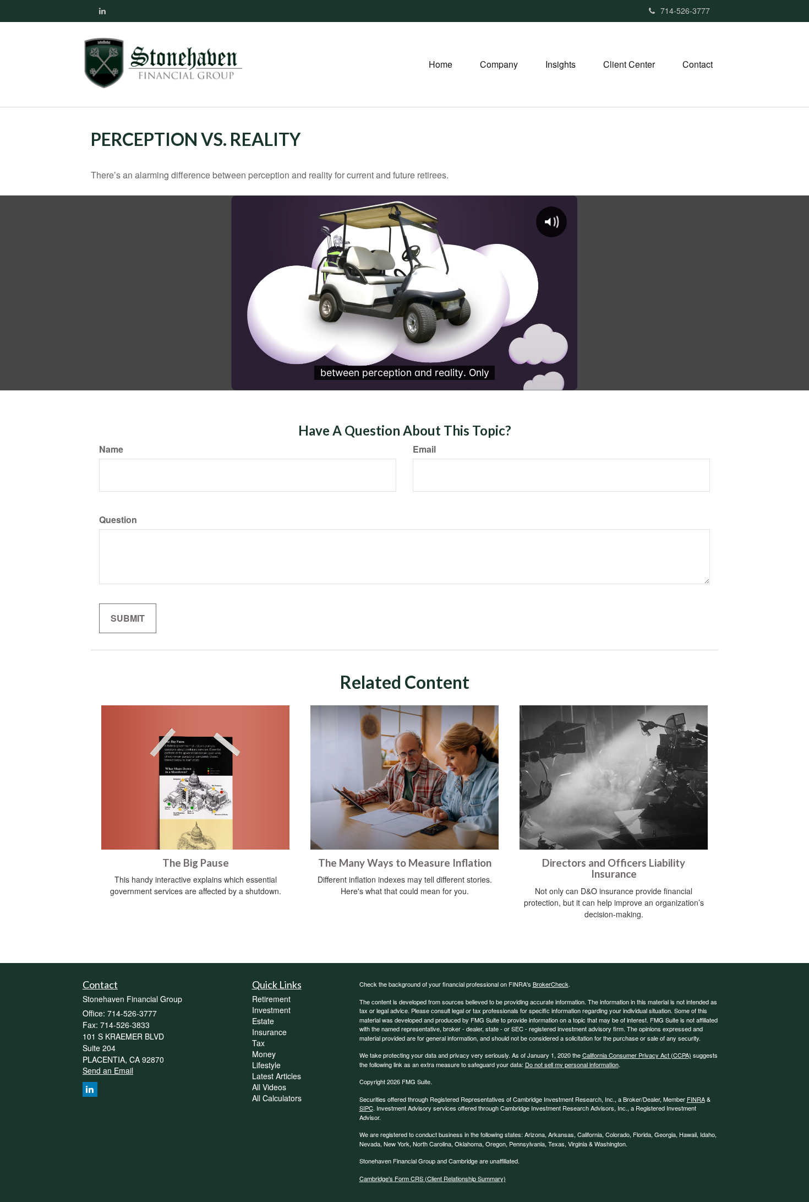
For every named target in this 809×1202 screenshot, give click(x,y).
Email (424, 449)
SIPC (366, 1107)
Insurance (269, 1031)
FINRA (696, 1099)
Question (118, 520)
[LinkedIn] (102, 10)
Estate (263, 1020)
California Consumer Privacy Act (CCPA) (636, 1055)
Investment (271, 1009)
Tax (258, 1042)
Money (264, 1053)
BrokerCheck (551, 984)
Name (111, 449)
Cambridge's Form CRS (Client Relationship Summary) (432, 1178)
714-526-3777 (685, 10)
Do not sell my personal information (572, 1064)
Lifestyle (266, 1064)
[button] (499, 64)
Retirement (271, 998)
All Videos (269, 1086)
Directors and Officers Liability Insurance (613, 868)
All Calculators (277, 1097)
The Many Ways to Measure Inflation (404, 863)
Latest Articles (276, 1075)
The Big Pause (195, 863)
